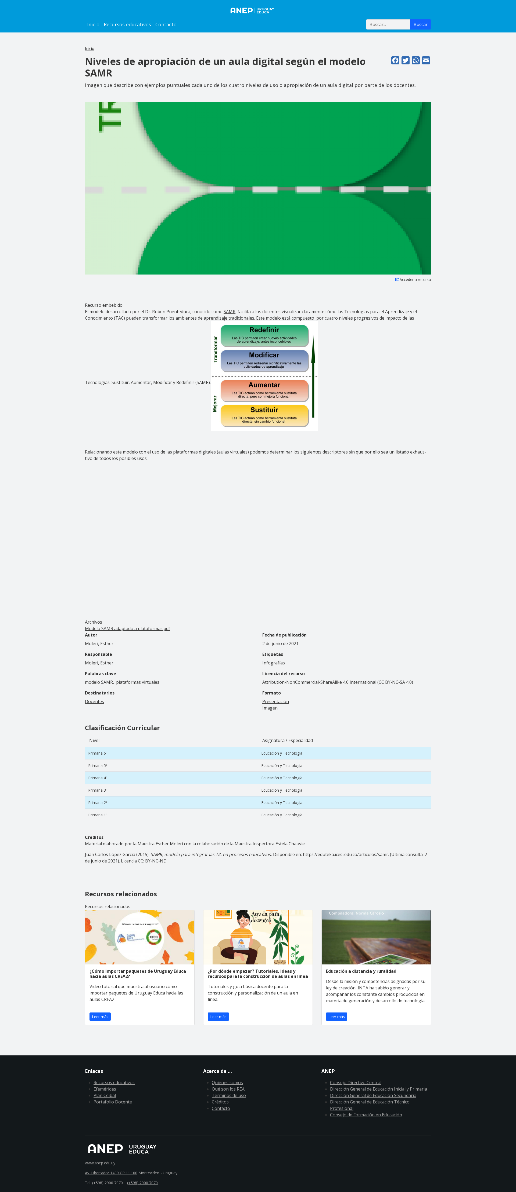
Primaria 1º (97, 814)
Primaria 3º (97, 790)
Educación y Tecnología (281, 753)
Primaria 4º (97, 777)
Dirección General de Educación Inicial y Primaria (378, 1089)
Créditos (220, 1102)
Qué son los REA (228, 1089)
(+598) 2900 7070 (142, 1182)
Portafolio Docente (113, 1102)
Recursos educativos (127, 24)
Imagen (270, 708)
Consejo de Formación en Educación (366, 1115)
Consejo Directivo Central (355, 1082)
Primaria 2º (97, 802)
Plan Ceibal (105, 1095)
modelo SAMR (99, 682)
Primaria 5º (97, 765)
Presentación (275, 701)
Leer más (100, 1016)
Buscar (421, 24)
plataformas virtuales (137, 682)
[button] (258, 188)
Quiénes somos (227, 1082)
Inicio (93, 24)
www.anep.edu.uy (100, 1162)
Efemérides (105, 1089)
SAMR (229, 312)
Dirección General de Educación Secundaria (373, 1095)
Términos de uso (229, 1095)
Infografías (273, 663)
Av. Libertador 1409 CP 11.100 (111, 1172)
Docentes (94, 701)
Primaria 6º (97, 753)
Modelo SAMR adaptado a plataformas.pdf (127, 628)
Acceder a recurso (415, 279)
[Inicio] (258, 10)
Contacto (166, 24)
